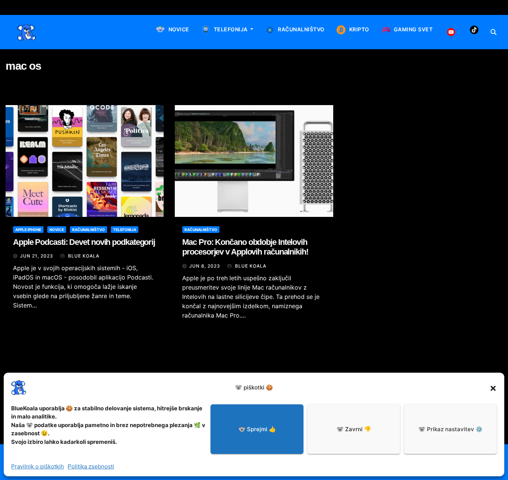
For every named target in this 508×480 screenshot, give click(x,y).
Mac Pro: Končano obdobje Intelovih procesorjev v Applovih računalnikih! (245, 246)
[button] (493, 387)
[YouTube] (451, 32)
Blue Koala (83, 256)
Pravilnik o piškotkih (37, 466)
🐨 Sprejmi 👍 (257, 429)
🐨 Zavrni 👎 (354, 429)
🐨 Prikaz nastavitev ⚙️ (450, 429)
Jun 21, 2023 (36, 256)
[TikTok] (474, 30)
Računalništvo (88, 229)
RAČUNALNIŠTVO (200, 229)
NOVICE (56, 229)
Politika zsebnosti (91, 466)
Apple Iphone (28, 229)
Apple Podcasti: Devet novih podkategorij (84, 242)
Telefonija (124, 229)
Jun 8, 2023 (204, 266)
